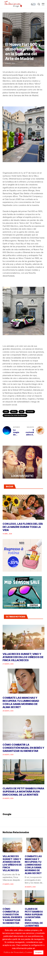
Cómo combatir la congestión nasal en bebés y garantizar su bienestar (23, 747)
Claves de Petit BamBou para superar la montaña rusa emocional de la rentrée (23, 791)
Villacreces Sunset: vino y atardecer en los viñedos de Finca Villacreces (23, 657)
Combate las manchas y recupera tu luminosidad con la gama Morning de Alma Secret (21, 702)
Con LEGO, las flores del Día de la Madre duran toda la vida (23, 527)
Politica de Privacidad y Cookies (18, 952)
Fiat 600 (30, 412)
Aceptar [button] (38, 952)
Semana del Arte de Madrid (15, 415)
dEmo (14, 412)
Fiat (21, 412)
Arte (6, 412)
